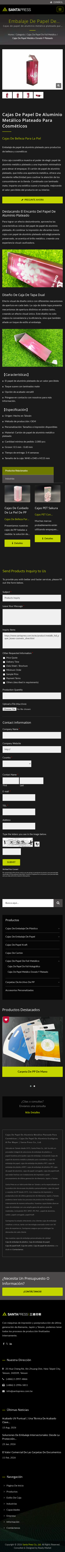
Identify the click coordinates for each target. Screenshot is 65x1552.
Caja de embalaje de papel (39, 1242)
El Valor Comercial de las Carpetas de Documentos (31, 1452)
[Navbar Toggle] (60, 9)
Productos (12, 1492)
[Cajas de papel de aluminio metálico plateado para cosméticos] (18, 95)
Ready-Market (44, 1548)
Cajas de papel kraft (16, 945)
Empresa (11, 1516)
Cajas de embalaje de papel (20, 936)
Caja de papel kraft (12, 1246)
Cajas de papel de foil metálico (41, 35)
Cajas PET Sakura (46, 508)
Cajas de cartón (14, 953)
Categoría (20, 35)
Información (12, 1522)
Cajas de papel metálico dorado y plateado (32, 38)
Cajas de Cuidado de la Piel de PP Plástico (16, 512)
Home (11, 35)
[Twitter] (7, 1344)
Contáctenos (13, 1528)
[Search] (58, 903)
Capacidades (13, 1510)
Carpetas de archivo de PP (20, 982)
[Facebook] (3, 1344)
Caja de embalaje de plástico (16, 1242)
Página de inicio (15, 1485)
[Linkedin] (11, 1344)
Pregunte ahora (34, 200)
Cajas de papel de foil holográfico (24, 966)
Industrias (11, 1504)
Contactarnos (17, 1249)
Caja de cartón (27, 1246)
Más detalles (32, 1112)
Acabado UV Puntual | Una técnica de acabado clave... (29, 1420)
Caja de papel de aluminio (44, 1246)
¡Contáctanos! (32, 1292)
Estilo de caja (13, 1498)
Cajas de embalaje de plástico (21, 928)
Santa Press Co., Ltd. (32, 1545)
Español (58, 2)
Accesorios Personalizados (19, 990)
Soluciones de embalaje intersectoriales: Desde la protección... (31, 1436)
